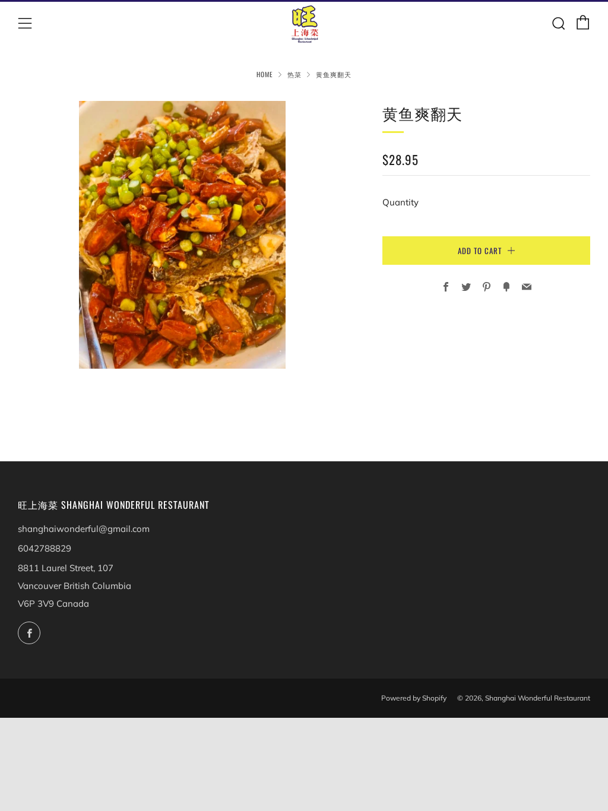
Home (264, 74)
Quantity (400, 202)
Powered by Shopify (413, 697)
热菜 (294, 74)
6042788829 (44, 548)
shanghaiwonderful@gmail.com (84, 528)
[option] (182, 235)
